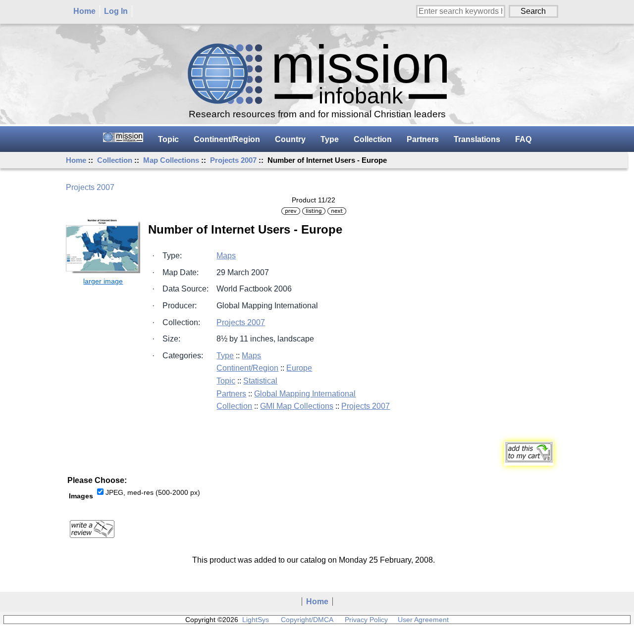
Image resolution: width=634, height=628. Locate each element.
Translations (477, 139)
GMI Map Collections (296, 406)
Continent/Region (227, 139)
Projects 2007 (233, 160)
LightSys (255, 620)
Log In (116, 11)
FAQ (523, 139)
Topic (168, 139)
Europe (299, 368)
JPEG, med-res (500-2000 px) (153, 492)
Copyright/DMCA (307, 620)
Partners (423, 139)
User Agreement (423, 620)
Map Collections (171, 160)
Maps (226, 255)
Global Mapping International (305, 393)
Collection (114, 160)
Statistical (260, 381)
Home (84, 11)
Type (329, 139)
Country (290, 139)
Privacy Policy (366, 620)
